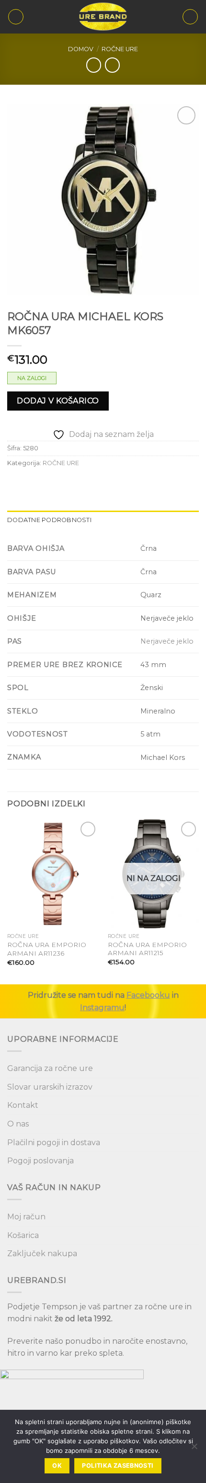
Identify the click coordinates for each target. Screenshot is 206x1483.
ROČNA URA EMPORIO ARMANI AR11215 (147, 949)
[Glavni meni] (15, 16)
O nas (18, 1123)
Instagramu (102, 1007)
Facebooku (148, 995)
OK (57, 1465)
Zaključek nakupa (42, 1253)
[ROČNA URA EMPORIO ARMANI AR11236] (52, 873)
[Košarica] (190, 16)
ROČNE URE (120, 49)
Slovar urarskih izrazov (49, 1087)
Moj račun (26, 1216)
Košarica (23, 1235)
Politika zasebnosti (117, 1465)
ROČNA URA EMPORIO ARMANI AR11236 (46, 949)
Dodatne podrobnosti (49, 520)
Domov (80, 49)
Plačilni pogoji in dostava (53, 1142)
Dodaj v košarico (58, 400)
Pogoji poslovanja (40, 1160)
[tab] (103, 520)
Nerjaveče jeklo (167, 641)
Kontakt (22, 1105)
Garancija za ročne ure (50, 1068)
